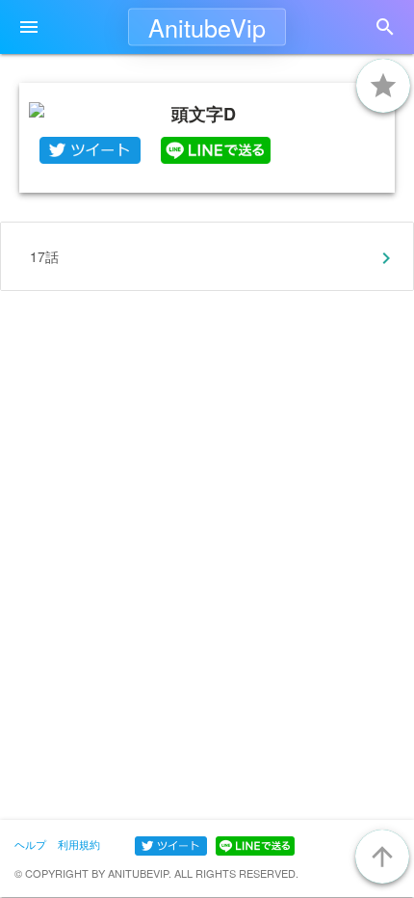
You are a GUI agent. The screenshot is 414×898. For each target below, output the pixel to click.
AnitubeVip (207, 27)
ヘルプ (30, 844)
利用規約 (79, 844)
